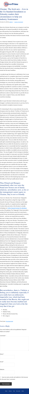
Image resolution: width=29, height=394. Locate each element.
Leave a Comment (18, 22)
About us (10, 391)
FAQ (14, 391)
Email (2, 361)
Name (2, 354)
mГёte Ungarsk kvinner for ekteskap (17, 208)
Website (2, 369)
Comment (3, 335)
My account (18, 391)
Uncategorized (9, 321)
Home (6, 391)
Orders (23, 391)
